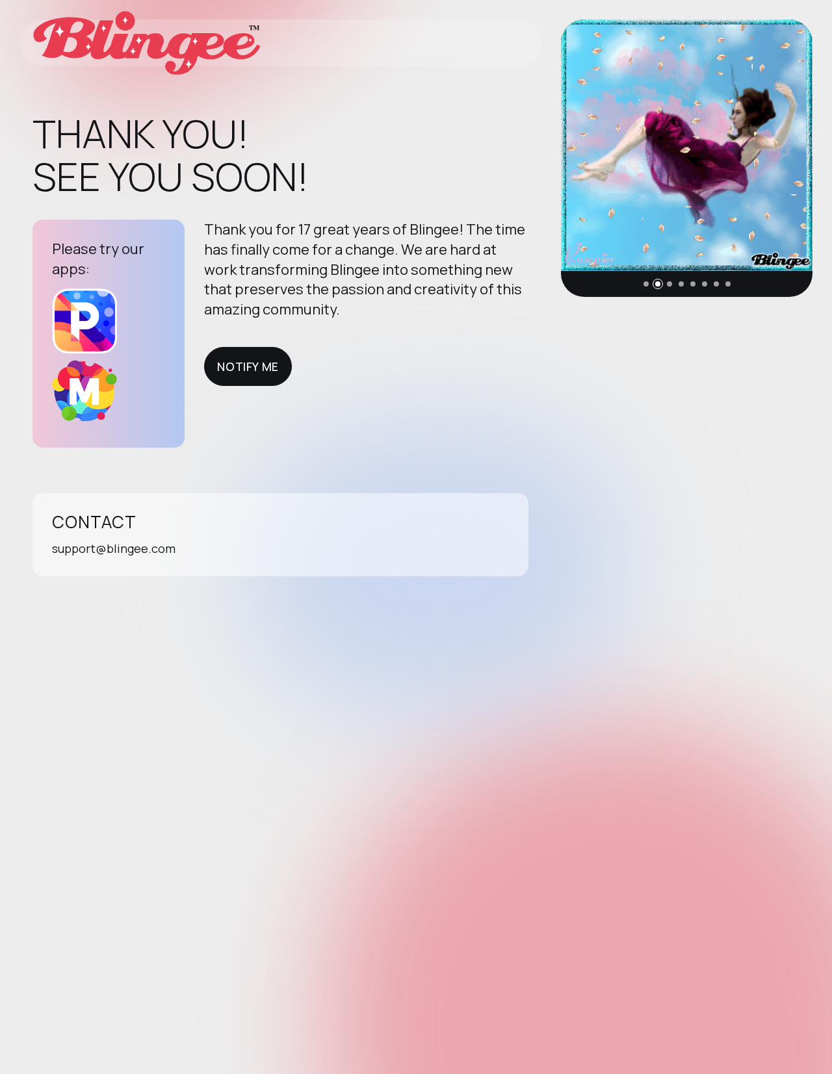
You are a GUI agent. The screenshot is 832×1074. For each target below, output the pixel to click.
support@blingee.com (114, 548)
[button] (646, 284)
